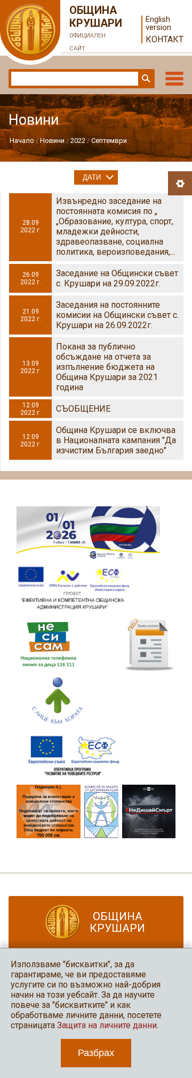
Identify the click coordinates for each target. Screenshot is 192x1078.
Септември (109, 140)
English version (158, 24)
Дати (92, 177)
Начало (22, 140)
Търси (145, 79)
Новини (52, 140)
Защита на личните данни (107, 1025)
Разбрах (96, 1052)
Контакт (164, 39)
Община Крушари (95, 28)
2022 (77, 140)
